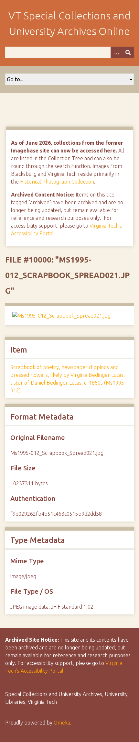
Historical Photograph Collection (57, 182)
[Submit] (128, 52)
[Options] (116, 52)
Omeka (62, 722)
